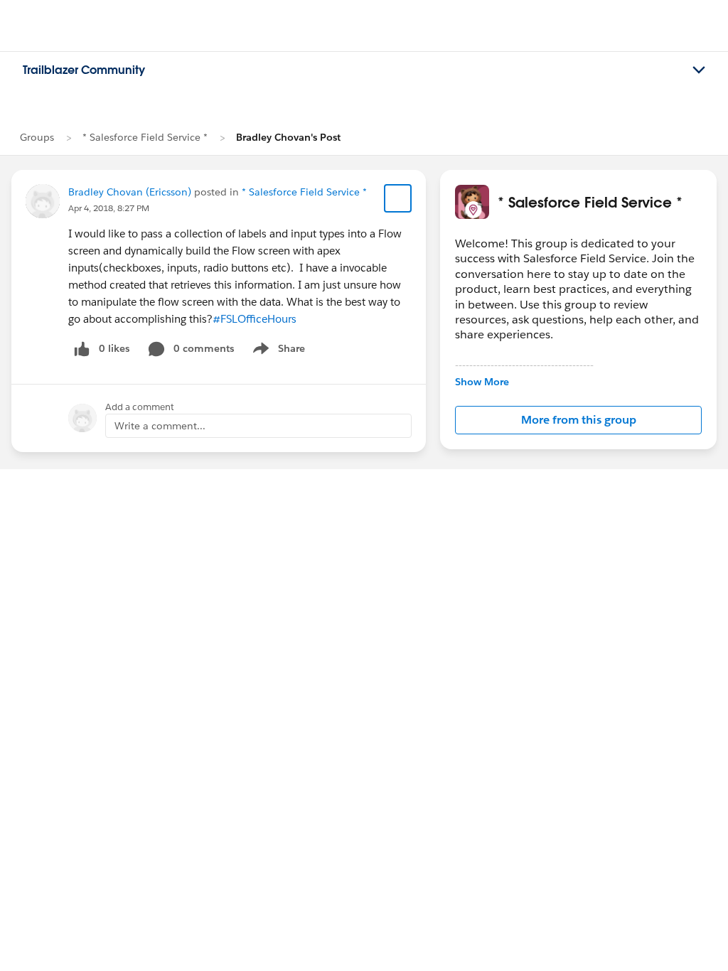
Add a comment (139, 407)
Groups (37, 137)
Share (277, 351)
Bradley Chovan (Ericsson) (129, 192)
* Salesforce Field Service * (145, 137)
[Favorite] (398, 198)
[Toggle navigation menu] (699, 70)
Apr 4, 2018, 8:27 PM (108, 208)
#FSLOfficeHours (254, 319)
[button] (578, 420)
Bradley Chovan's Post (288, 137)
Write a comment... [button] (159, 425)
